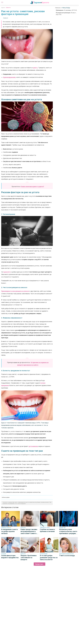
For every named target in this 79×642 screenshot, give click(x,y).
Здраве (3, 7)
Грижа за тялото (6, 527)
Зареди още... (39, 564)
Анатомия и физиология (66, 553)
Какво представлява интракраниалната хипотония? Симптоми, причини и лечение (30, 531)
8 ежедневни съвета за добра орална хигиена (9, 531)
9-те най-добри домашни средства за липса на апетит (48, 557)
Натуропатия (43, 553)
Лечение (3, 553)
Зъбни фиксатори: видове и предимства (10, 556)
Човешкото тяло (45, 527)
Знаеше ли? (62, 527)
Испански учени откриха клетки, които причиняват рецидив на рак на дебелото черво (68, 531)
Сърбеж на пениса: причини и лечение (47, 530)
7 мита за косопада (67, 555)
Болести (8, 7)
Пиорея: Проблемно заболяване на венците (29, 557)
